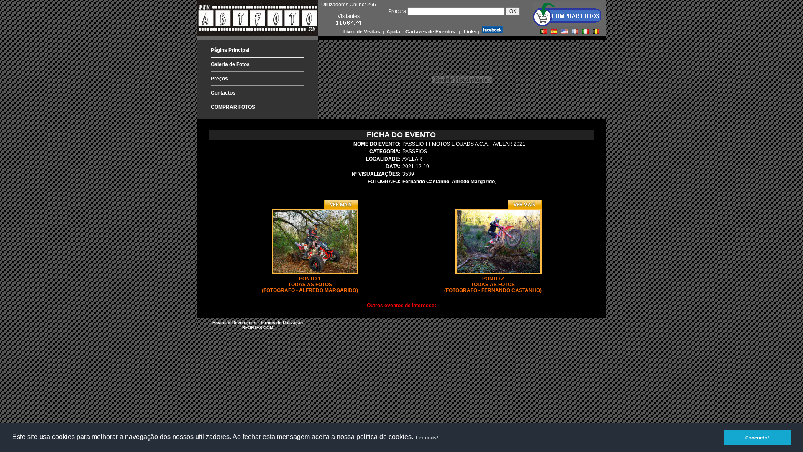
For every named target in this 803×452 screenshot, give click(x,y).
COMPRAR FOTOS (233, 107)
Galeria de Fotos (230, 64)
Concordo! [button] (757, 437)
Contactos (223, 93)
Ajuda (392, 32)
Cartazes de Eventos (429, 32)
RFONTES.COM (257, 327)
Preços (219, 79)
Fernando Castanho (425, 182)
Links (470, 32)
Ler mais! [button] (427, 438)
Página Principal (230, 50)
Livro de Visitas (362, 32)
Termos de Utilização (281, 322)
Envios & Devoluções (234, 322)
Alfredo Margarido (473, 182)
